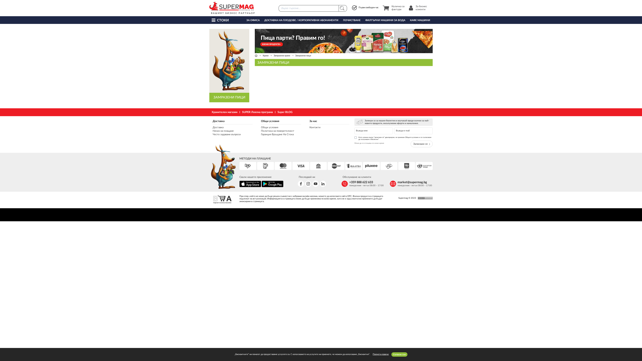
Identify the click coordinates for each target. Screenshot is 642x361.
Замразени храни (282, 56)
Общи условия (270, 121)
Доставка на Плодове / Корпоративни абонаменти (301, 20)
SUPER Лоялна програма (257, 112)
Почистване (352, 20)
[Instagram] (308, 184)
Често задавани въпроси (227, 134)
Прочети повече (381, 354)
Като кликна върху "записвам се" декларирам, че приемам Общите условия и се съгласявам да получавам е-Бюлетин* (394, 138)
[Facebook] (301, 184)
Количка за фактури (398, 8)
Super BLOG (285, 112)
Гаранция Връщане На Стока (277, 134)
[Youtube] (315, 184)
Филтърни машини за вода (385, 20)
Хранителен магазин (224, 112)
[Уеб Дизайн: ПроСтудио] (424, 198)
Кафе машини (420, 20)
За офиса (253, 20)
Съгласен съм (399, 354)
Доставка (219, 121)
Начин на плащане (223, 131)
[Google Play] (272, 187)
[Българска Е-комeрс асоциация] (222, 199)
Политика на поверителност (277, 131)
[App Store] (250, 187)
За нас (313, 121)
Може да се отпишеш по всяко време (369, 143)
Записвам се (420, 144)
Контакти (314, 127)
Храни (266, 56)
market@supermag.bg (412, 182)
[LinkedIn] (323, 184)
